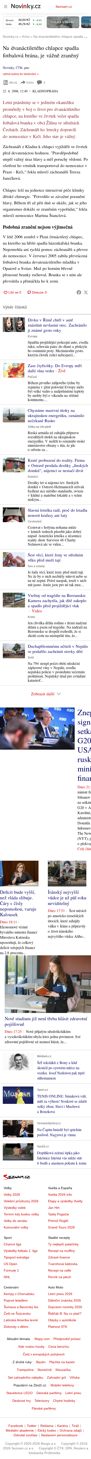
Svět (31, 657)
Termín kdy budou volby (21, 1214)
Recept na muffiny (61, 1251)
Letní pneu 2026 (60, 1294)
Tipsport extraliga (16, 1257)
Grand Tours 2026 (61, 1227)
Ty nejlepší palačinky (63, 1244)
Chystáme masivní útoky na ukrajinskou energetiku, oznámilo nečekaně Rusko (56, 415)
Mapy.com (42, 1339)
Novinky (8, 67)
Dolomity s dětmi (16, 1327)
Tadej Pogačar (58, 1214)
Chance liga (12, 1244)
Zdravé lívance (59, 1257)
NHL (7, 1277)
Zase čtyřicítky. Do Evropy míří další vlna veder (55, 368)
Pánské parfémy (44, 1408)
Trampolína (25, 1370)
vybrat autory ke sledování (19, 74)
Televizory (42, 1401)
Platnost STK (57, 1327)
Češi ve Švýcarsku (17, 1313)
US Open (10, 1264)
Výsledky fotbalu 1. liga (21, 1251)
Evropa (32, 336)
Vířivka (75, 1377)
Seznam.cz (64, 6)
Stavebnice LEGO (19, 1393)
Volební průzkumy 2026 (21, 1201)
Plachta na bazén (62, 1362)
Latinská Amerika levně (21, 1320)
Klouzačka (63, 1370)
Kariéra (62, 1426)
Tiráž (75, 1426)
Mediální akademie (20, 1430)
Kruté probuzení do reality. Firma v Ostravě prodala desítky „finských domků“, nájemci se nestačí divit (58, 465)
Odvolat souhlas (25, 1435)
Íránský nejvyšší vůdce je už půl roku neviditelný (67, 897)
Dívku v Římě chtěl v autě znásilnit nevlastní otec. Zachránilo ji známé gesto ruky (57, 325)
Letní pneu (73, 1393)
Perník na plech (59, 1277)
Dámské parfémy (49, 1393)
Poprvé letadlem (16, 1300)
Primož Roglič (58, 1221)
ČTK (19, 67)
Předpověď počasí (66, 1339)
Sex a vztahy (36, 566)
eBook (13, 82)
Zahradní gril (56, 1377)
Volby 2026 (12, 1194)
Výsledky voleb (15, 1208)
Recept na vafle (59, 1270)
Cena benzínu (58, 1346)
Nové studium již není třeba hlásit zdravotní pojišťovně (46, 1021)
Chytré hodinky (64, 1401)
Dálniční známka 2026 (64, 1300)
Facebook (15, 1426)
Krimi (31, 617)
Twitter (32, 1426)
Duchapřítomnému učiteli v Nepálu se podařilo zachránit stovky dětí (58, 648)
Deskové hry (21, 1401)
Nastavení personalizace (59, 1435)
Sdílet (30, 82)
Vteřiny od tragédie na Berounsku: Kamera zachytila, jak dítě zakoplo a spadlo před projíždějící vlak (57, 600)
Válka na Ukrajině (39, 426)
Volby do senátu (15, 1221)
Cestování (34, 521)
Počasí (32, 377)
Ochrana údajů (71, 1430)
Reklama (46, 1426)
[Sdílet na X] (86, 292)
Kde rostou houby (31, 1346)
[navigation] (5, 6)
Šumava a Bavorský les (21, 1307)
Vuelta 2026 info (60, 1194)
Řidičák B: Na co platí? (64, 1313)
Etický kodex (47, 1430)
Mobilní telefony (62, 1385)
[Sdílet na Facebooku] (79, 292)
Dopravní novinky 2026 (65, 1307)
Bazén (41, 1362)
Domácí (33, 476)
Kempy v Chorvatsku (19, 1294)
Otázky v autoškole (62, 1320)
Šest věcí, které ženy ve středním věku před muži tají (55, 557)
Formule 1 (11, 1270)
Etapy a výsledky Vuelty (65, 1201)
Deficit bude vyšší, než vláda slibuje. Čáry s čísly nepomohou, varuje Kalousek (18, 903)
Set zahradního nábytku (25, 1377)
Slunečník (44, 1370)
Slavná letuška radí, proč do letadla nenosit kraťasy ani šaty (57, 512)
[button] (14, 324)
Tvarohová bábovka (62, 1264)
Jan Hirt (54, 1208)
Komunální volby (16, 1227)
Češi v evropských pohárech (44, 1354)
